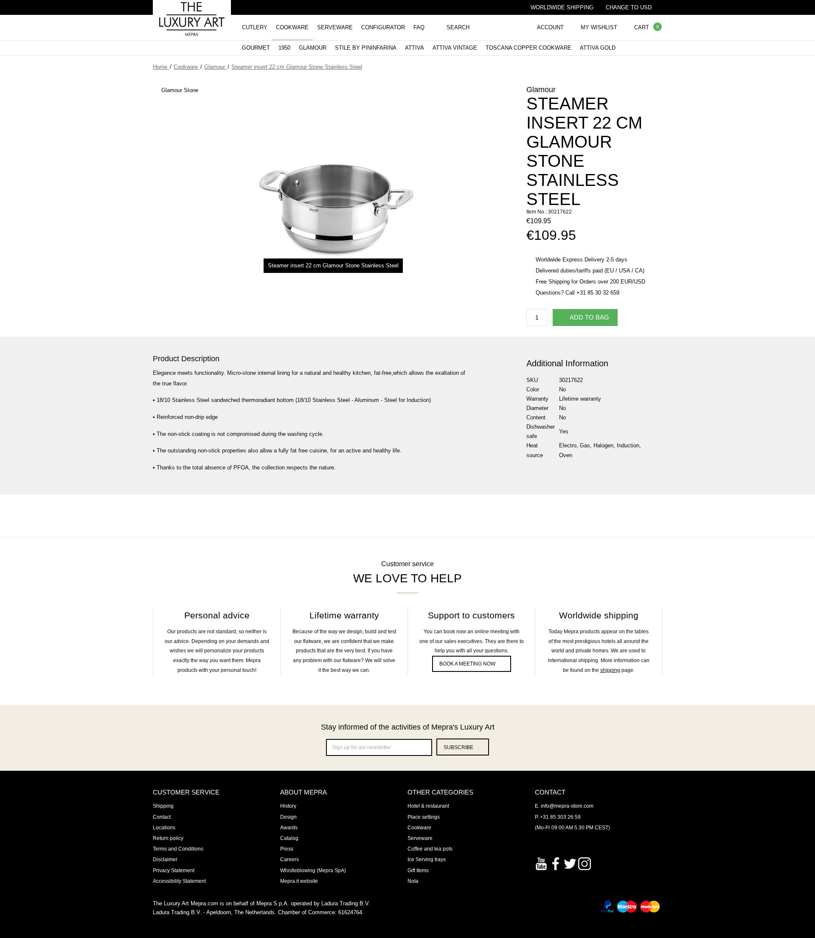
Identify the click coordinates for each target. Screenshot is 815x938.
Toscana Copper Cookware (528, 48)
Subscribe (458, 747)
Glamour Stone (179, 90)
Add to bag (589, 317)
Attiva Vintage (455, 48)
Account (550, 27)
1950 (284, 48)
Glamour (312, 48)
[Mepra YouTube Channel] (541, 863)
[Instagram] (584, 863)
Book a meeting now (467, 664)
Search (458, 27)
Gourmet (256, 48)
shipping (610, 670)
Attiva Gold (597, 48)
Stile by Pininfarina (365, 48)
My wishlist (599, 27)
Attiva (414, 48)
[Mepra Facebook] (555, 863)
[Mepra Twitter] (570, 863)
